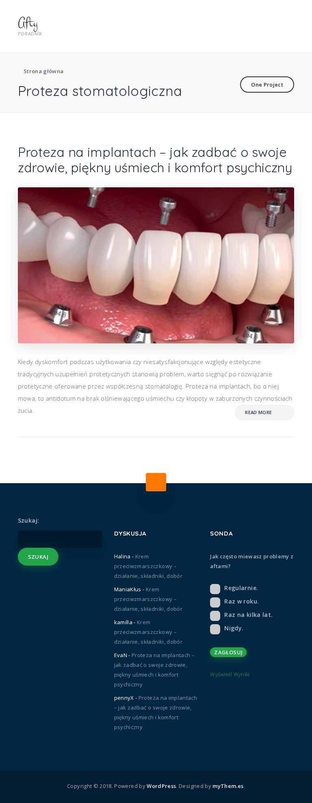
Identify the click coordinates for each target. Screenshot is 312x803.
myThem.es (227, 786)
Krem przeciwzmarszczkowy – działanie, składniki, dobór (148, 566)
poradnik (30, 33)
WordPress (161, 786)
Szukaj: (28, 520)
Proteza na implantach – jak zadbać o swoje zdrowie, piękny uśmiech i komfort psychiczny (155, 159)
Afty (28, 22)
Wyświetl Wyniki (229, 674)
